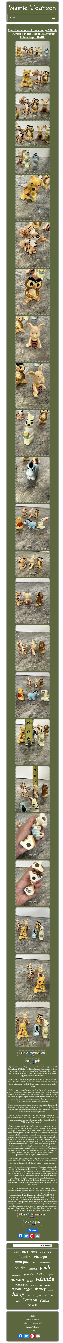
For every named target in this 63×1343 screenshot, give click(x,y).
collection (45, 1252)
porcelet (29, 1274)
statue (34, 1251)
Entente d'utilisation (32, 1327)
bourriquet (45, 1263)
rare (41, 1273)
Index (33, 1316)
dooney (40, 1289)
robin (30, 1280)
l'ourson (30, 1299)
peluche (32, 1305)
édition (44, 1300)
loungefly (37, 1296)
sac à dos (49, 1295)
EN (31, 1331)
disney (17, 1294)
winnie (45, 1279)
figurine (24, 1256)
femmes (50, 1290)
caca (16, 1252)
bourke (20, 1268)
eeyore (50, 1275)
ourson (17, 1279)
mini (18, 1301)
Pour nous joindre (32, 1319)
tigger (28, 1289)
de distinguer (16, 1275)
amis (47, 1285)
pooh (45, 1267)
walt (28, 1296)
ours (40, 1285)
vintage (40, 1256)
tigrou (16, 1289)
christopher (21, 1284)
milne (33, 1285)
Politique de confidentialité (32, 1323)
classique (32, 1268)
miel (25, 1252)
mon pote (22, 1261)
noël (35, 1262)
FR (34, 1331)
